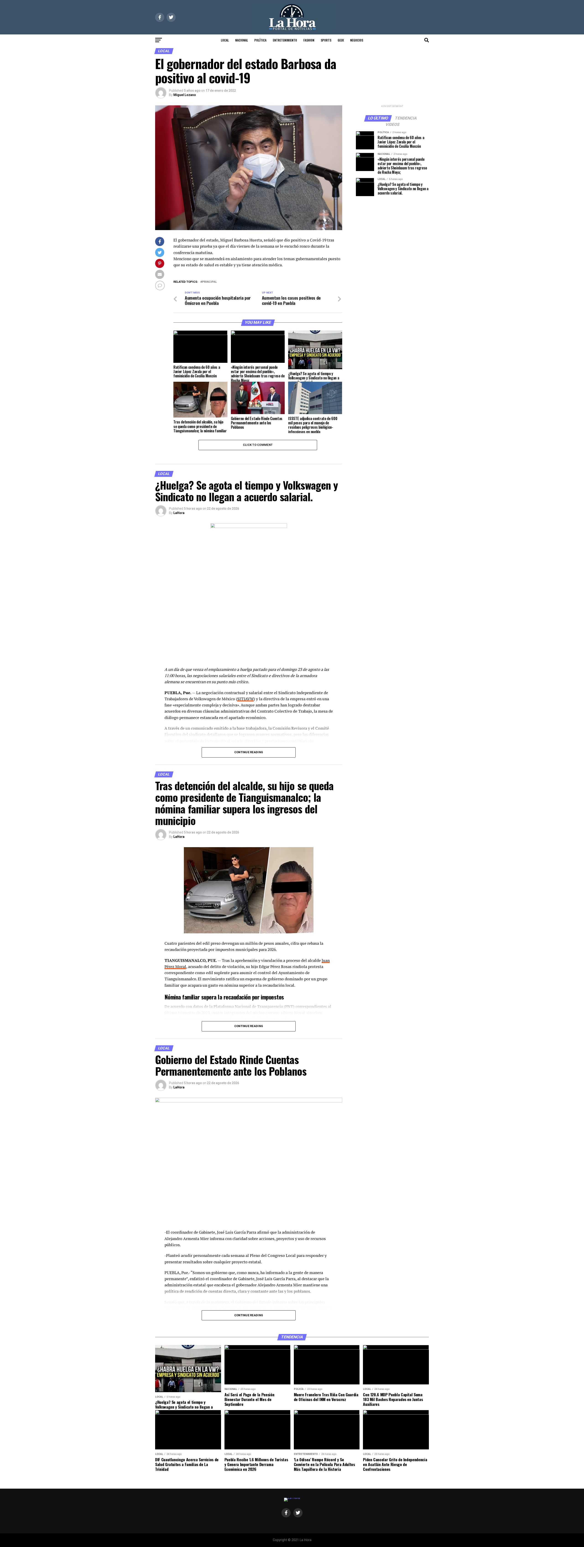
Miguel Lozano (184, 95)
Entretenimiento (285, 40)
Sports (326, 40)
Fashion (308, 40)
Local (225, 40)
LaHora (179, 513)
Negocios (356, 40)
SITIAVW (245, 698)
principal (209, 281)
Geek (341, 40)
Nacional (241, 40)
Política (260, 40)
